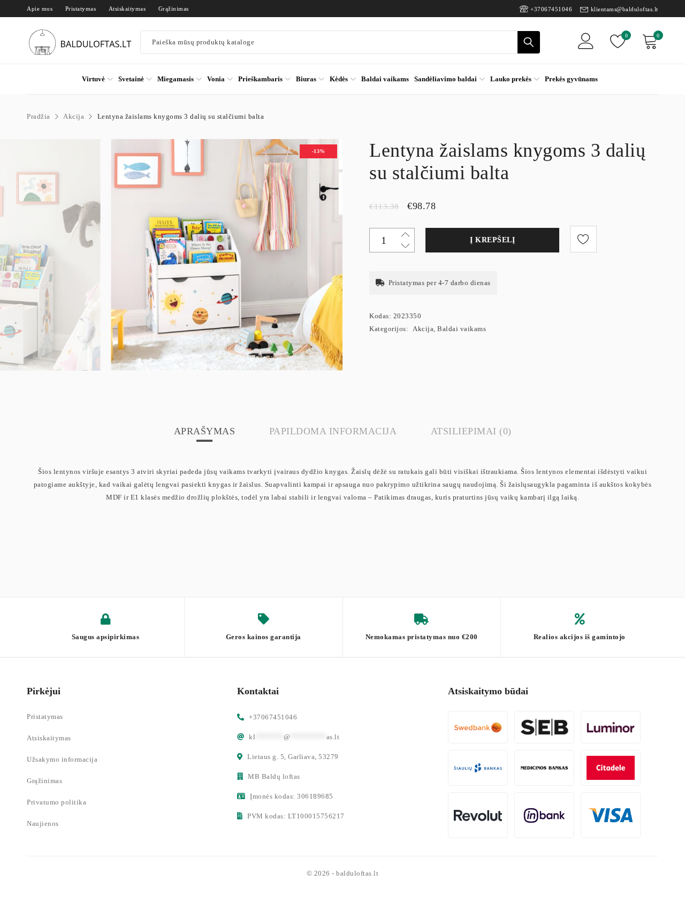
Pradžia (38, 116)
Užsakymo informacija (62, 759)
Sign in (586, 42)
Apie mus (39, 8)
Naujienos (43, 823)
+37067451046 (551, 9)
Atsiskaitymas (127, 8)
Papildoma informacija (333, 431)
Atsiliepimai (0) (471, 431)
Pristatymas (80, 8)
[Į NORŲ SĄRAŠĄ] (583, 239)
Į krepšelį (492, 240)
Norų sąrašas (625, 36)
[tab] (204, 431)
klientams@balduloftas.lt (624, 9)
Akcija (73, 116)
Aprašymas (204, 431)
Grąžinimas (173, 8)
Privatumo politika (56, 802)
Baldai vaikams (461, 329)
